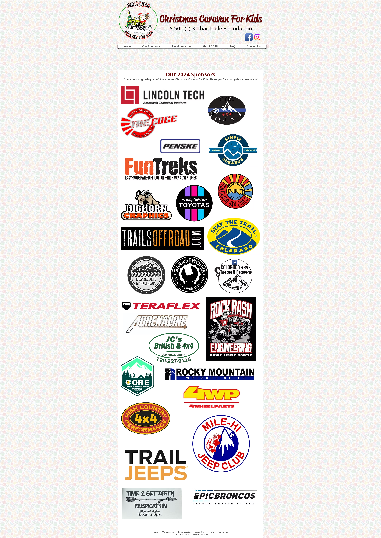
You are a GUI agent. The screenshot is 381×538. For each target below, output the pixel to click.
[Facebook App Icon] (249, 37)
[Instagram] (257, 37)
